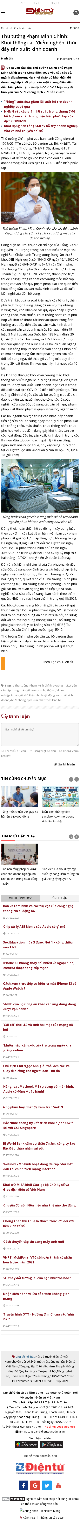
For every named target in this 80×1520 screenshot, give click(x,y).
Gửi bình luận (66, 764)
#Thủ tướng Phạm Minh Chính (32, 685)
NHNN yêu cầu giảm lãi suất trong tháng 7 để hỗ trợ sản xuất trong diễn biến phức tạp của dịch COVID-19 (39, 116)
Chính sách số (22, 28)
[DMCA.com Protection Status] (13, 1499)
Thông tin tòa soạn (51, 1517)
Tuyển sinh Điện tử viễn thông (29, 1376)
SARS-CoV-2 (58, 1376)
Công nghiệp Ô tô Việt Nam (37, 1366)
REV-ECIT (38, 3)
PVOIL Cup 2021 (57, 1381)
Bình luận (59, 898)
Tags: (8, 685)
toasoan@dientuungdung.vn (46, 1431)
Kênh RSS (28, 1517)
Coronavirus (24, 1381)
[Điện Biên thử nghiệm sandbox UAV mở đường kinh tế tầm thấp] (60, 805)
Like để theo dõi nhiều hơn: (40, 1456)
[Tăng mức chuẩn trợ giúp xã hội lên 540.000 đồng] (19, 802)
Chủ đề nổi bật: (25, 1356)
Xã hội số (6, 28)
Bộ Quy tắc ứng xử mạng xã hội (35, 1371)
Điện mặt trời (39, 1361)
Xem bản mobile (40, 1438)
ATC (23, 3)
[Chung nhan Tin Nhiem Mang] (40, 1510)
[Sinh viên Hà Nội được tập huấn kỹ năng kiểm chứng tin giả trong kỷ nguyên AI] (60, 862)
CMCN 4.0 (39, 1381)
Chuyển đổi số (20, 1361)
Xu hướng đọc (20, 898)
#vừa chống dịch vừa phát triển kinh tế (35, 700)
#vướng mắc (60, 685)
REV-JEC (55, 3)
